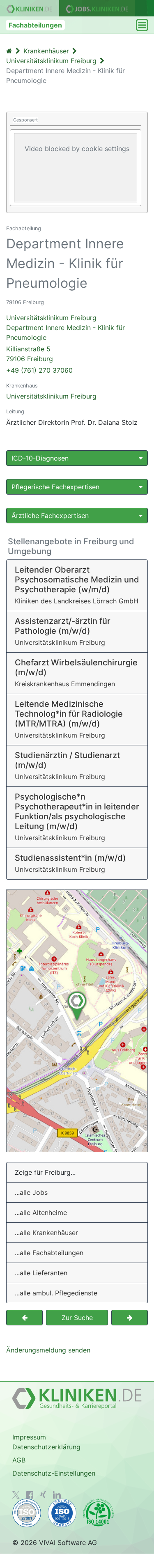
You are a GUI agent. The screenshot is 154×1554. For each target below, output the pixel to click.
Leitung (15, 411)
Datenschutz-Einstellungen (53, 1473)
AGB (18, 1460)
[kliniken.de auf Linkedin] (57, 1495)
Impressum (29, 1437)
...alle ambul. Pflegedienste (56, 1293)
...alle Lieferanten (41, 1273)
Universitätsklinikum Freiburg (51, 396)
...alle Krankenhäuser (46, 1233)
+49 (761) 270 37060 (39, 370)
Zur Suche (77, 1317)
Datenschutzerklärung (46, 1447)
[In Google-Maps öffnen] (77, 1020)
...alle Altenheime (41, 1212)
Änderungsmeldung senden (48, 1350)
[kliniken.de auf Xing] (43, 1494)
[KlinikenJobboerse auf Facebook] (30, 1495)
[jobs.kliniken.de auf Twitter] (16, 1495)
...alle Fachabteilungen (49, 1253)
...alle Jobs (31, 1192)
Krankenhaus (22, 386)
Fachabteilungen (35, 25)
